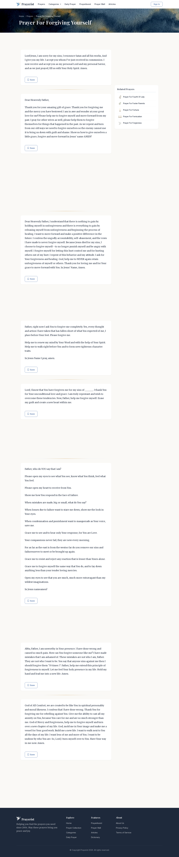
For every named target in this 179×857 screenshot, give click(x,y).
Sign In (157, 4)
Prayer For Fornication (132, 116)
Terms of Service (123, 832)
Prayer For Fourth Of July (134, 97)
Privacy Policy (122, 828)
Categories (71, 832)
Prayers (41, 4)
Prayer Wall (99, 4)
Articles (112, 4)
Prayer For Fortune (131, 110)
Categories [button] (54, 4)
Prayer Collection (73, 828)
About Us (120, 823)
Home (21, 16)
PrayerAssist (85, 4)
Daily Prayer (70, 4)
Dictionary (95, 837)
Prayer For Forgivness (132, 123)
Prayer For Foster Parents (134, 103)
